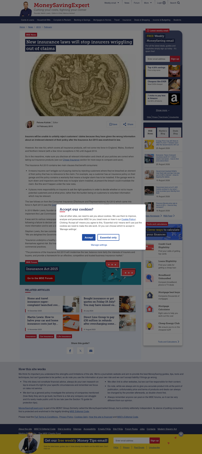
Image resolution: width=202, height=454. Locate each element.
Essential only (108, 237)
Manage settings (99, 244)
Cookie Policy (128, 219)
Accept (89, 237)
